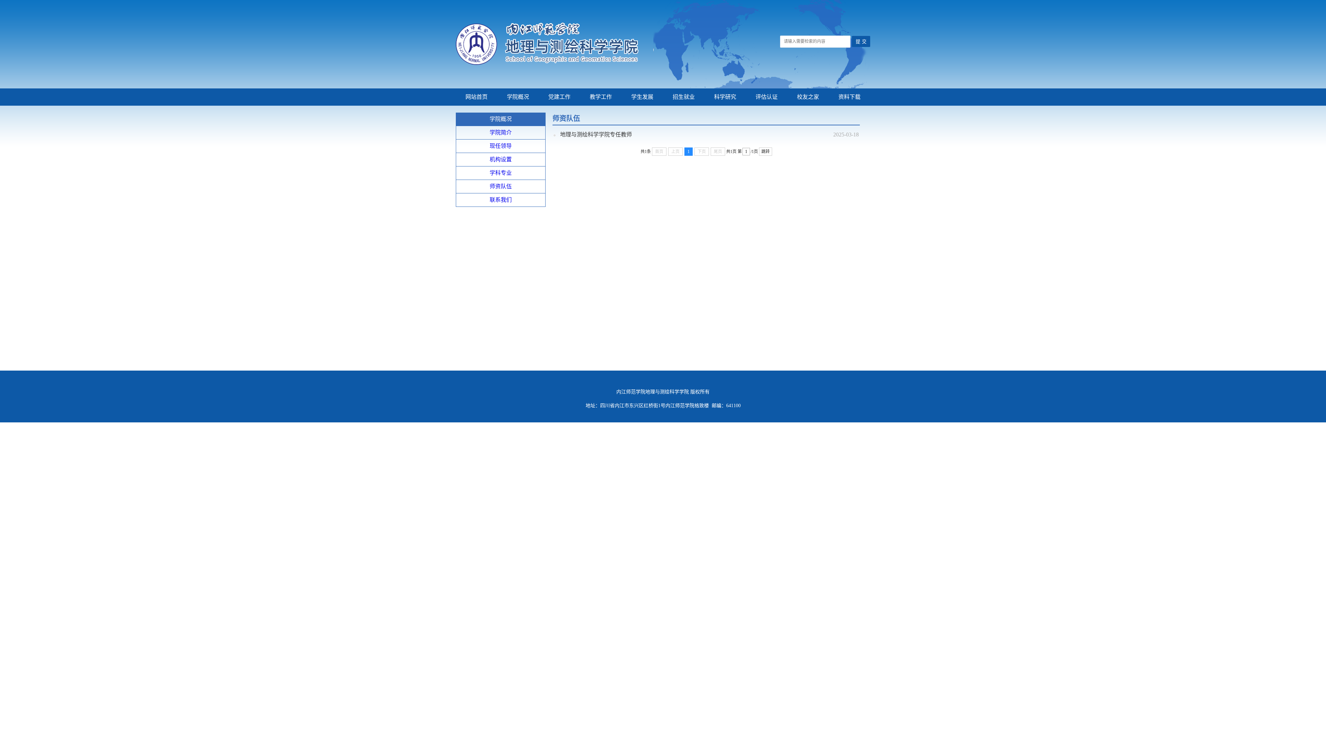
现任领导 (501, 146)
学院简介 (501, 132)
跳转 (765, 151)
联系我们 (501, 200)
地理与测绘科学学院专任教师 (596, 134)
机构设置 (501, 159)
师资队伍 (501, 186)
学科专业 (501, 173)
